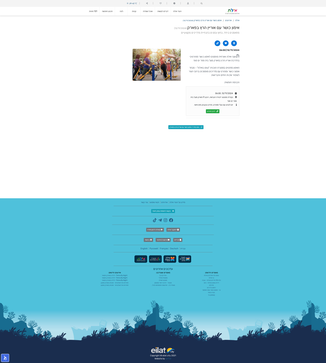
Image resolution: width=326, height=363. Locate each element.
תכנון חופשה (107, 11)
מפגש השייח (163, 280)
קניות (134, 11)
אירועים (228, 20)
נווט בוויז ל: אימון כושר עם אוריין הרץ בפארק (184, 127)
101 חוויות (93, 11)
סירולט (211, 285)
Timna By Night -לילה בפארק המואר (114, 275)
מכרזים (177, 240)
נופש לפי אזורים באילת (211, 275)
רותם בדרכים (211, 288)
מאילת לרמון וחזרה (154, 230)
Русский (154, 248)
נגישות (147, 240)
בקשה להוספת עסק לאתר (161, 211)
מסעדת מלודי (163, 278)
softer (168, 358)
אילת (237, 20)
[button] (5, 358)
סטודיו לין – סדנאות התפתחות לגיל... (163, 285)
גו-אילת (211, 278)
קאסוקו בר (211, 295)
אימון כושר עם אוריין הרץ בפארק (202, 20)
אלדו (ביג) (163, 275)
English (144, 248)
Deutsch (174, 248)
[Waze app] (234, 43)
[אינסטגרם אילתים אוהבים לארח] (164, 221)
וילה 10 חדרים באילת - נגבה (211, 280)
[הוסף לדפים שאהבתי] (226, 43)
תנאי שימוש (154, 202)
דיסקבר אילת (172, 230)
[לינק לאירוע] (217, 43)
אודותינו (164, 202)
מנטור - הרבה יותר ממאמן (163, 283)
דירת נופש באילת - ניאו (211, 283)
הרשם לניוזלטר (162, 240)
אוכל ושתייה (148, 11)
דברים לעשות (162, 11)
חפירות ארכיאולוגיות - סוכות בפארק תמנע (114, 283)
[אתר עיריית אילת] (169, 259)
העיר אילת (177, 11)
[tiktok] (155, 221)
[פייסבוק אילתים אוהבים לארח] (170, 221)
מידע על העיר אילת (177, 202)
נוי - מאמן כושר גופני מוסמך (211, 290)
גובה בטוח (211, 292)
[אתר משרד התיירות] (155, 259)
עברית (182, 248)
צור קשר (144, 202)
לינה (121, 11)
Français (164, 248)
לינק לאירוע (211, 111)
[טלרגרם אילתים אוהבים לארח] (159, 221)
